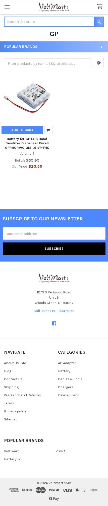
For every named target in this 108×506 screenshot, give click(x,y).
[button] (99, 63)
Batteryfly (12, 459)
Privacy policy (15, 411)
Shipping (11, 387)
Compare (48, 130)
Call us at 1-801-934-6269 (54, 311)
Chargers (65, 387)
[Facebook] (54, 323)
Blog (7, 371)
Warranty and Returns (22, 395)
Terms (9, 403)
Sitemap (11, 419)
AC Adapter (67, 363)
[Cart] (100, 7)
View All (62, 451)
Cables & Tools (70, 379)
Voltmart (11, 451)
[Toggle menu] (7, 7)
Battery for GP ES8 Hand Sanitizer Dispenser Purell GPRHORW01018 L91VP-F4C (27, 143)
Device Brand (68, 395)
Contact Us (13, 379)
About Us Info (15, 363)
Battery (64, 371)
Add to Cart (22, 130)
